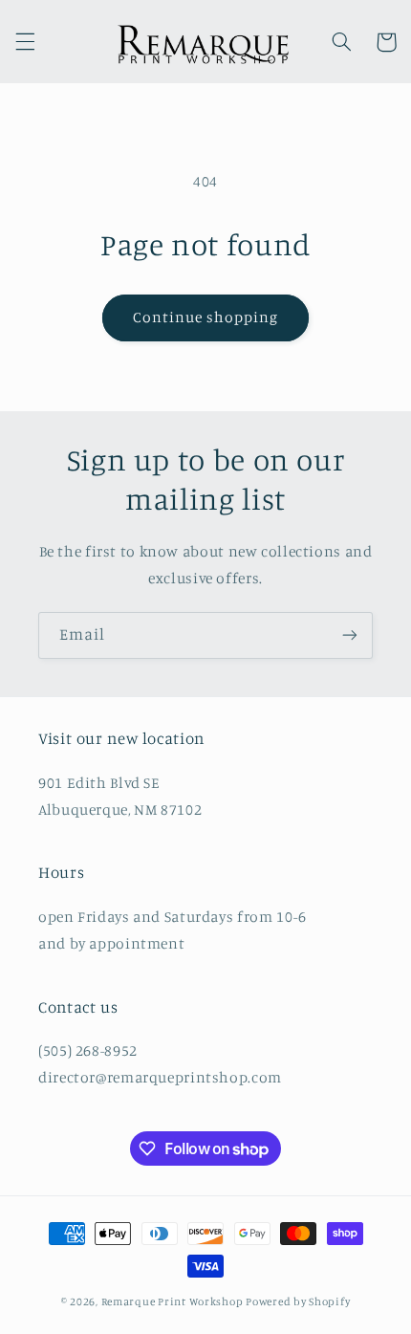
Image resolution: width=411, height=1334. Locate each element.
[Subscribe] (350, 635)
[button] (25, 42)
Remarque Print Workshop (172, 1301)
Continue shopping (206, 317)
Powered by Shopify (298, 1301)
